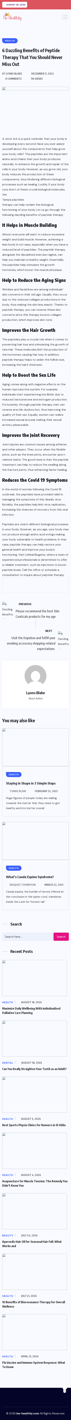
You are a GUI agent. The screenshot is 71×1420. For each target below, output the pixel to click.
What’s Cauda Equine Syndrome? (30, 877)
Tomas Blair (17, 791)
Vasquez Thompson (22, 884)
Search (61, 937)
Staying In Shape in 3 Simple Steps (31, 783)
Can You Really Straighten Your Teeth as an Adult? (34, 1069)
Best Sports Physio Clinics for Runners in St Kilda (34, 1125)
